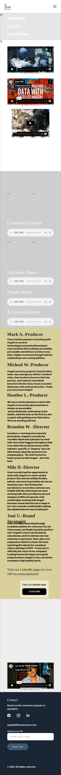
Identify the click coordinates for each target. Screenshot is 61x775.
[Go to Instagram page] (18, 715)
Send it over (17, 747)
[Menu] (54, 6)
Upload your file (15, 731)
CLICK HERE (34, 591)
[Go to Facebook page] (9, 715)
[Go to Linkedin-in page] (28, 715)
